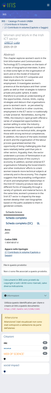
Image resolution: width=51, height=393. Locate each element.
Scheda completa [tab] (16, 217)
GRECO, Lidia (12, 42)
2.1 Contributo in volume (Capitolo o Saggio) (26, 27)
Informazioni (12, 295)
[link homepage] (9, 5)
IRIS (3, 21)
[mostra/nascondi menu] (48, 5)
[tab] (38, 223)
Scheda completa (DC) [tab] (19, 223)
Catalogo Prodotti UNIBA (20, 21)
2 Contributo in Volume (15, 24)
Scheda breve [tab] (14, 212)
